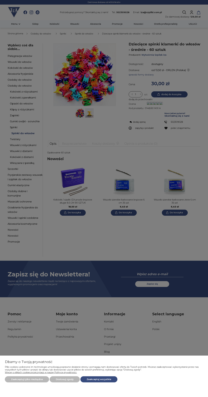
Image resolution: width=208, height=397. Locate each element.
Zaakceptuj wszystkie (99, 379)
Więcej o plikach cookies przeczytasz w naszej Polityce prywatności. (41, 372)
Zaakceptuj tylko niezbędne (27, 379)
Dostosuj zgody (65, 379)
